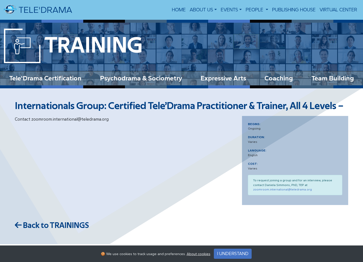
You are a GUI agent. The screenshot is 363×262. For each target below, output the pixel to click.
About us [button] (201, 10)
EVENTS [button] (229, 10)
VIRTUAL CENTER (338, 10)
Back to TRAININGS (55, 225)
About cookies (198, 254)
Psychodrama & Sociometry (141, 78)
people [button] (255, 10)
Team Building (332, 78)
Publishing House (294, 10)
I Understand (232, 253)
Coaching (278, 78)
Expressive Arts (223, 78)
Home (179, 10)
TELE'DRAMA (44, 10)
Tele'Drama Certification (45, 78)
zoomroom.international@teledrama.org (282, 189)
